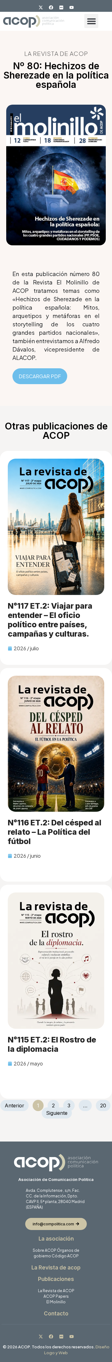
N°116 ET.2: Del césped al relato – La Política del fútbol (54, 832)
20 (105, 1104)
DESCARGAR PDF (40, 376)
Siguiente (57, 1113)
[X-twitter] (40, 7)
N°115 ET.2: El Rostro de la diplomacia (52, 1044)
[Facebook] (51, 7)
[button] (91, 21)
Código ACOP (65, 1256)
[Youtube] (71, 7)
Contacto (56, 1313)
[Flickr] (61, 7)
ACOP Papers (56, 1296)
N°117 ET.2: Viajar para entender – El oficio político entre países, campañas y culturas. (50, 619)
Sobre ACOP (44, 1250)
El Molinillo (56, 1302)
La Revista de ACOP (56, 1290)
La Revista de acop (56, 1267)
